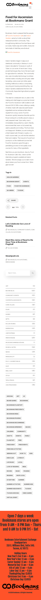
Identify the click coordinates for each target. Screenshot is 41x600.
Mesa (24, 466)
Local (20, 462)
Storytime (11, 480)
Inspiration (10, 328)
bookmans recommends (15, 422)
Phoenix (26, 471)
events (26, 181)
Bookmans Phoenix (14, 418)
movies (9, 471)
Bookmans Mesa (12, 414)
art (18, 396)
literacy (20, 458)
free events (23, 444)
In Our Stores (18, 27)
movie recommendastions (15, 342)
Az (24, 396)
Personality (10, 356)
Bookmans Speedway (14, 427)
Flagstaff (10, 440)
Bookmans (10, 24)
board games (11, 400)
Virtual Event (12, 497)
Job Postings (10, 333)
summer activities (13, 484)
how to (23, 453)
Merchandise (10, 262)
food (9, 186)
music (18, 471)
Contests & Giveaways (13, 300)
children (10, 431)
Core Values (9, 27)
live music (10, 462)
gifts (7, 319)
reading (10, 475)
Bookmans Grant (13, 181)
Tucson (20, 190)
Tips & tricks (10, 380)
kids (30, 453)
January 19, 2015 (19, 24)
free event (11, 444)
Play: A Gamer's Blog (13, 361)
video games (27, 493)
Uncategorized (11, 385)
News (8, 352)
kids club (10, 458)
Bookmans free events (15, 409)
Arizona (10, 396)
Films (7, 309)
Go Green (10, 190)
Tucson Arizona (13, 493)
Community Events (23, 229)
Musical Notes (11, 347)
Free (19, 440)
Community (21, 431)
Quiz (7, 366)
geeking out (11, 453)
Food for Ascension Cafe (15, 36)
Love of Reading (13, 466)
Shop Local (20, 475)
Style (8, 375)
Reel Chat (9, 371)
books (28, 427)
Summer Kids (28, 484)
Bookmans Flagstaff (14, 405)
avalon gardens (13, 177)
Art (7, 286)
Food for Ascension (21, 186)
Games (8, 314)
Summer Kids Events (14, 488)
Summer (21, 480)
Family (27, 436)
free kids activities (14, 449)
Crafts (9, 436)
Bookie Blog (12, 229)
